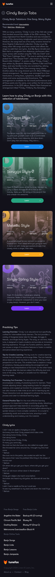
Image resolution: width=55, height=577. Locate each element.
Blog (27, 572)
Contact (17, 572)
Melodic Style (18, 225)
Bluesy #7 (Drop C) (31, 525)
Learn (27, 147)
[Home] (10, 4)
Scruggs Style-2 (20, 171)
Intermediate (24, 24)
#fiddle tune (20, 27)
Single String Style (22, 279)
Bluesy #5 (27, 520)
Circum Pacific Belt (12, 520)
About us (7, 572)
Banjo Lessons (10, 549)
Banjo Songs (9, 540)
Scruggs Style (18, 117)
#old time (11, 27)
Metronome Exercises (13, 529)
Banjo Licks (9, 545)
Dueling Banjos (10, 525)
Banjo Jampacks (11, 554)
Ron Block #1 (28, 529)
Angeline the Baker (12, 516)
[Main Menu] (51, 4)
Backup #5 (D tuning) (32, 516)
